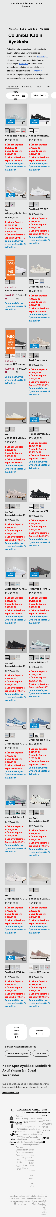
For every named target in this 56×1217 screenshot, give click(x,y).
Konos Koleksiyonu (18, 1053)
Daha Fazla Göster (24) (16, 1032)
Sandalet (27, 86)
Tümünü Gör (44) (39, 1032)
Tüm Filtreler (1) (15, 96)
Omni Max (41, 1053)
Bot (39, 86)
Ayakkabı (13, 86)
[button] (40, 95)
